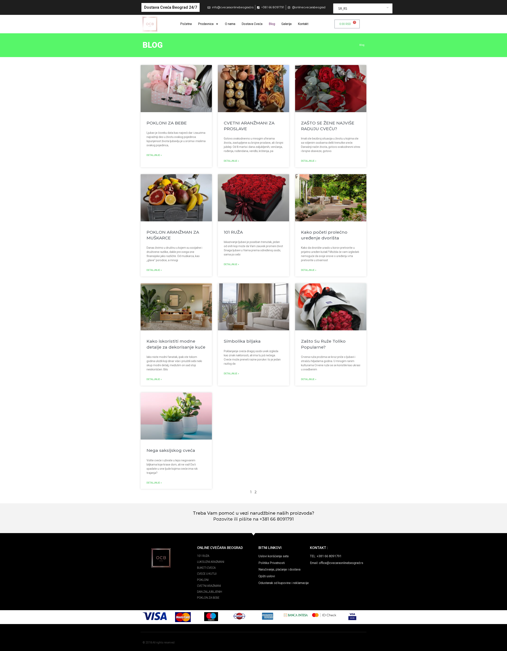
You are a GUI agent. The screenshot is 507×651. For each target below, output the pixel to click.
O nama (230, 24)
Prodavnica (205, 24)
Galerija (286, 24)
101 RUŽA (233, 232)
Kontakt (303, 24)
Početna (186, 24)
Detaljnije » (154, 155)
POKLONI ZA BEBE (167, 122)
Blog (272, 24)
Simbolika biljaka (242, 341)
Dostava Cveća (252, 24)
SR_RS (342, 8)
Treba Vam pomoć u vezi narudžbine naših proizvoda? (253, 513)
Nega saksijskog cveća (171, 450)
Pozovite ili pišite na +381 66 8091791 (253, 519)
